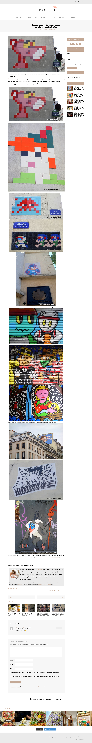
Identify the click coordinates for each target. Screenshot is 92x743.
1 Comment (62, 591)
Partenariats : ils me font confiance (24, 736)
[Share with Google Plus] (53, 591)
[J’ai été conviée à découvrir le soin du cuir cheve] (69, 718)
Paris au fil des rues (42, 29)
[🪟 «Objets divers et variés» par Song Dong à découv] (84, 718)
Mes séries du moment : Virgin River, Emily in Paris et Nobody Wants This (79, 102)
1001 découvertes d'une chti (23, 627)
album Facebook (55, 557)
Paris (11, 588)
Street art (15, 588)
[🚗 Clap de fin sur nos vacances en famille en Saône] (53, 718)
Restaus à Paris (19, 17)
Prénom (69, 53)
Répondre (59, 628)
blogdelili (30, 582)
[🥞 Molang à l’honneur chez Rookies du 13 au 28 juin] (23, 718)
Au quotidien (72, 17)
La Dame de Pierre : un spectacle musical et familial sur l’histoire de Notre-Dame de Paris (79, 115)
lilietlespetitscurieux (54, 582)
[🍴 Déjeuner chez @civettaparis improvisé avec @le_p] (7, 718)
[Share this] (49, 591)
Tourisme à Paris (32, 17)
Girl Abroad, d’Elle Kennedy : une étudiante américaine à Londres (79, 89)
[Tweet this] (51, 591)
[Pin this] (55, 591)
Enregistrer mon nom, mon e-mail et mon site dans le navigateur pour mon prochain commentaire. (35, 672)
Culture (43, 17)
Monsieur (40, 569)
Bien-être (61, 17)
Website (12, 668)
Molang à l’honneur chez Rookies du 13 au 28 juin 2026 (79, 108)
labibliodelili (20, 584)
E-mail (69, 59)
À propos (10, 736)
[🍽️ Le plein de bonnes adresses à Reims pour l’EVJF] (38, 718)
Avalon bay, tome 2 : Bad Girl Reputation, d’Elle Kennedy (79, 95)
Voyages (52, 17)
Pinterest (45, 584)
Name (11, 660)
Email (11, 664)
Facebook (40, 584)
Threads (49, 584)
